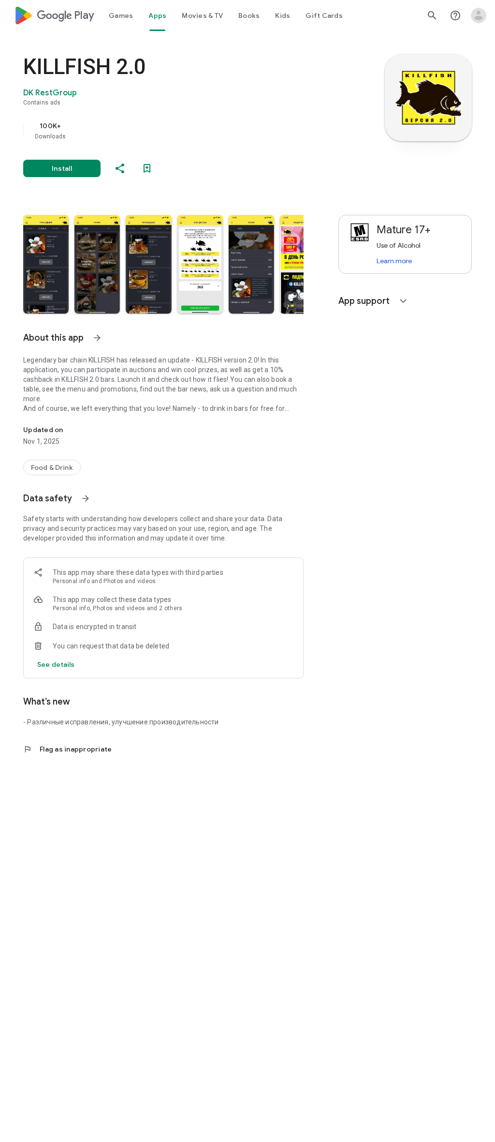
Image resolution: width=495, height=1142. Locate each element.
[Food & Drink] (52, 467)
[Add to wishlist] (147, 168)
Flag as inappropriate (67, 749)
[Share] (119, 168)
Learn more (394, 260)
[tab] (121, 15)
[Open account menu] (478, 15)
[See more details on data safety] (56, 664)
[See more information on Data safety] (85, 498)
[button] (46, 264)
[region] (177, 130)
